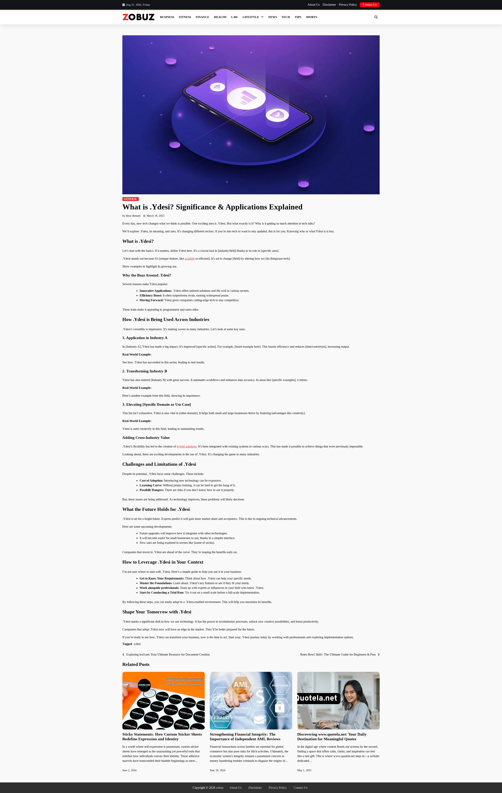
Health (220, 17)
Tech (286, 17)
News (272, 17)
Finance (202, 17)
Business (167, 17)
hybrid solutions (186, 446)
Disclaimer (329, 4)
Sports (311, 17)
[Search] (376, 17)
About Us (313, 4)
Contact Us (370, 4)
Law (234, 17)
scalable (190, 258)
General (130, 199)
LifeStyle (251, 17)
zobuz (220, 787)
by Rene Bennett (131, 215)
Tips (298, 17)
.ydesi (137, 644)
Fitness (185, 17)
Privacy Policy (348, 4)
